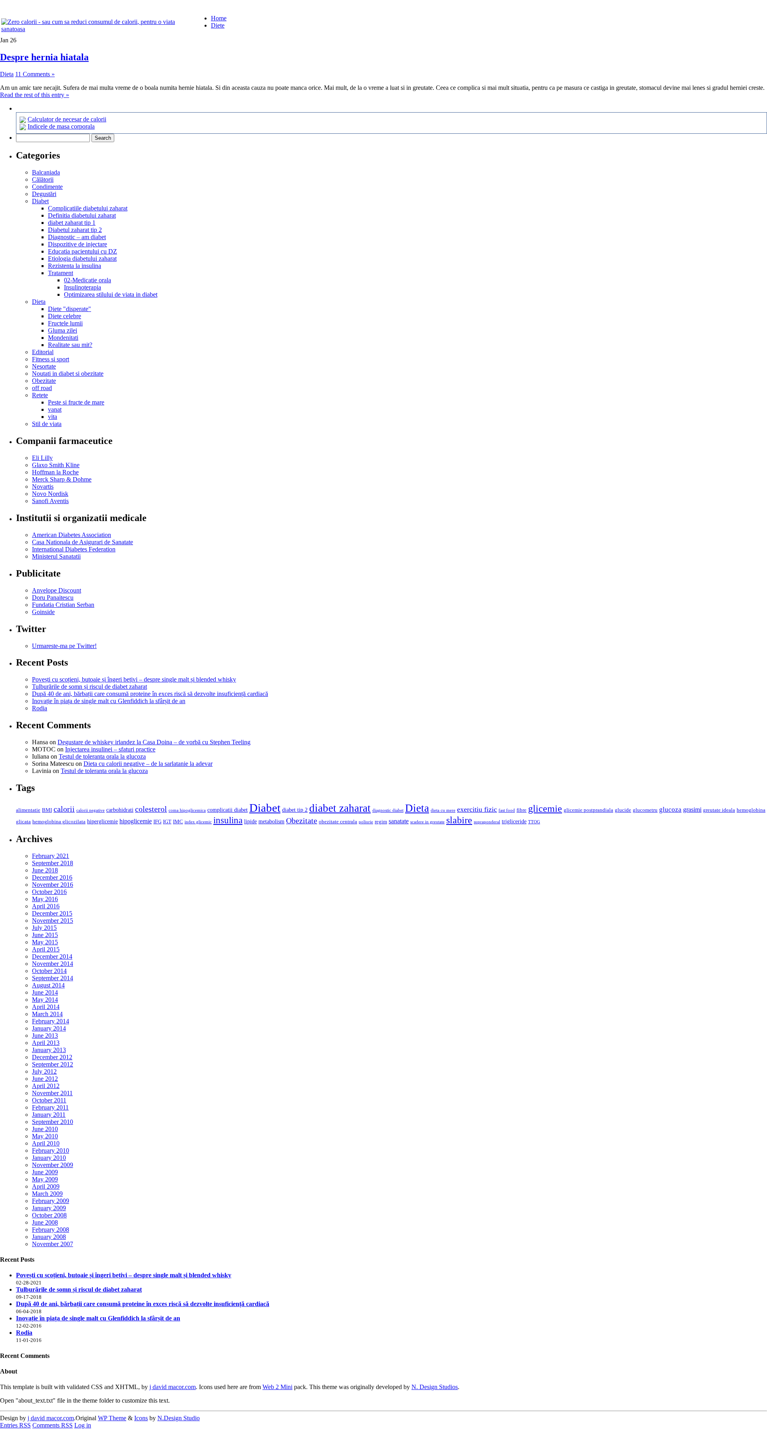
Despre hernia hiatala (44, 57)
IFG (157, 821)
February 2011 (50, 1107)
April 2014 (46, 1006)
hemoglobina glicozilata (58, 821)
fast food (507, 810)
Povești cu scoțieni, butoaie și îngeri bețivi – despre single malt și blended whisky (134, 679)
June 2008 (45, 1222)
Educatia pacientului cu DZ (82, 251)
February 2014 (50, 1021)
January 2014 (49, 1028)
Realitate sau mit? (70, 344)
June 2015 (45, 935)
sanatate (399, 821)
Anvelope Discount (56, 590)
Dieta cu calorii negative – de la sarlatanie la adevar (148, 763)
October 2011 (49, 1100)
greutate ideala (719, 810)
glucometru (645, 810)
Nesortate (44, 366)
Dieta (7, 74)
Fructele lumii (65, 323)
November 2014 (52, 963)
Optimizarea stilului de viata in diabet (110, 294)
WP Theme (112, 1418)
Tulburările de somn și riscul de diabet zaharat (89, 686)
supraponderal (487, 822)
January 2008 (49, 1236)
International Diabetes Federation (73, 549)
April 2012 (46, 1085)
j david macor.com (172, 1386)
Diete (218, 25)
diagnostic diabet (387, 810)
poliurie (366, 822)
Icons (141, 1418)
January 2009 (49, 1208)
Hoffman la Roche (55, 472)
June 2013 (45, 1035)
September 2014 (52, 978)
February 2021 (50, 855)
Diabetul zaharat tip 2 (75, 229)
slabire (459, 820)
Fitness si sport (50, 359)
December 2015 (52, 913)
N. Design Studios (434, 1386)
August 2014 (48, 985)
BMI (47, 810)
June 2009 (45, 1172)
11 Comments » (35, 74)
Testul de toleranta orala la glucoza (102, 756)
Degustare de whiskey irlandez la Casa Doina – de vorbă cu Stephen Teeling (154, 742)
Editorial (43, 352)
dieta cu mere (443, 810)
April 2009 (46, 1186)
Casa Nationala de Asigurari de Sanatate (82, 542)
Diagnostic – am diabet (77, 237)
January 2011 (49, 1114)
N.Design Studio (178, 1418)
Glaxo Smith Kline (55, 465)
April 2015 (46, 949)
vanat (55, 409)
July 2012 (44, 1071)
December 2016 (52, 877)
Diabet (40, 201)
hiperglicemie (102, 821)
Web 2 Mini (277, 1386)
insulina (227, 820)
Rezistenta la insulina (74, 265)
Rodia (39, 708)
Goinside (43, 611)
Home (219, 18)
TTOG (534, 822)
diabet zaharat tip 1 (71, 222)
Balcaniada (46, 172)
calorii (64, 809)
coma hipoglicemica (187, 810)
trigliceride (514, 821)
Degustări (44, 193)
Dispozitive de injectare (77, 244)
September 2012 (52, 1064)
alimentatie (28, 810)
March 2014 (47, 1014)
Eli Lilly (42, 457)
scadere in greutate (427, 822)
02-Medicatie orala (87, 280)
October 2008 (49, 1215)
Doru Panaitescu (53, 597)
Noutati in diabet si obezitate (67, 373)
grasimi (692, 809)
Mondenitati (63, 337)
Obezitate (44, 380)
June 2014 (45, 992)
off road (42, 388)
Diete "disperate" (69, 308)
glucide (623, 810)
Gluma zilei (62, 330)
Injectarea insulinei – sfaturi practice (110, 749)
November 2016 (52, 884)
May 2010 (45, 1136)
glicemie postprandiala (588, 810)
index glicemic (198, 822)
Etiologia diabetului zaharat (82, 258)
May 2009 (45, 1179)
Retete (40, 395)
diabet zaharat (340, 808)
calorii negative (90, 810)
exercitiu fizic (477, 809)
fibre (522, 810)
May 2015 (45, 942)
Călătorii (43, 179)
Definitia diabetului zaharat (82, 215)
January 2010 (49, 1157)
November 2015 (52, 920)
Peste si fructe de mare (76, 402)
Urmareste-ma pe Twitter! (64, 645)
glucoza (670, 809)
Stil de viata (47, 423)
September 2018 (52, 863)
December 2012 (52, 1057)
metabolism (271, 821)
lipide (250, 821)
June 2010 (45, 1129)
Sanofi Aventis (50, 500)
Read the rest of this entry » (34, 94)
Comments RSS (52, 1425)
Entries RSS (15, 1425)
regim (381, 821)
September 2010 (52, 1121)
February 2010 (50, 1150)
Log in (82, 1425)
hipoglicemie (135, 821)
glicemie (545, 808)
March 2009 (47, 1193)
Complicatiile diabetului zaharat (87, 208)
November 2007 (52, 1244)
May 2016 (45, 899)
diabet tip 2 (295, 810)
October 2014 (49, 970)
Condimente (47, 186)
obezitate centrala (338, 821)
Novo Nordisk (50, 493)
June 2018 (45, 870)
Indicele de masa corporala (61, 126)
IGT (167, 821)
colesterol (151, 809)
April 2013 (46, 1042)
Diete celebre (64, 316)
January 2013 (49, 1049)
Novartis (43, 486)
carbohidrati (119, 810)
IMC (178, 821)
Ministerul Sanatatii (56, 556)
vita (52, 416)
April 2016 (46, 906)
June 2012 (45, 1078)
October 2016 (49, 891)
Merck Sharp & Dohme (61, 479)
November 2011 (52, 1093)
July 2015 (44, 927)
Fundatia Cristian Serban (63, 604)
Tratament (60, 273)
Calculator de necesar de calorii (67, 119)
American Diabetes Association (71, 534)
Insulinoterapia (82, 287)
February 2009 (50, 1200)
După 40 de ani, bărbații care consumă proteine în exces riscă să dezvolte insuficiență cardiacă (150, 693)
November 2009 (52, 1164)
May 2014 (45, 999)
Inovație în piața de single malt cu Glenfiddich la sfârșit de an (108, 701)
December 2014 (52, 956)
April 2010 (46, 1143)
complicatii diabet (227, 810)
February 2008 (50, 1229)
